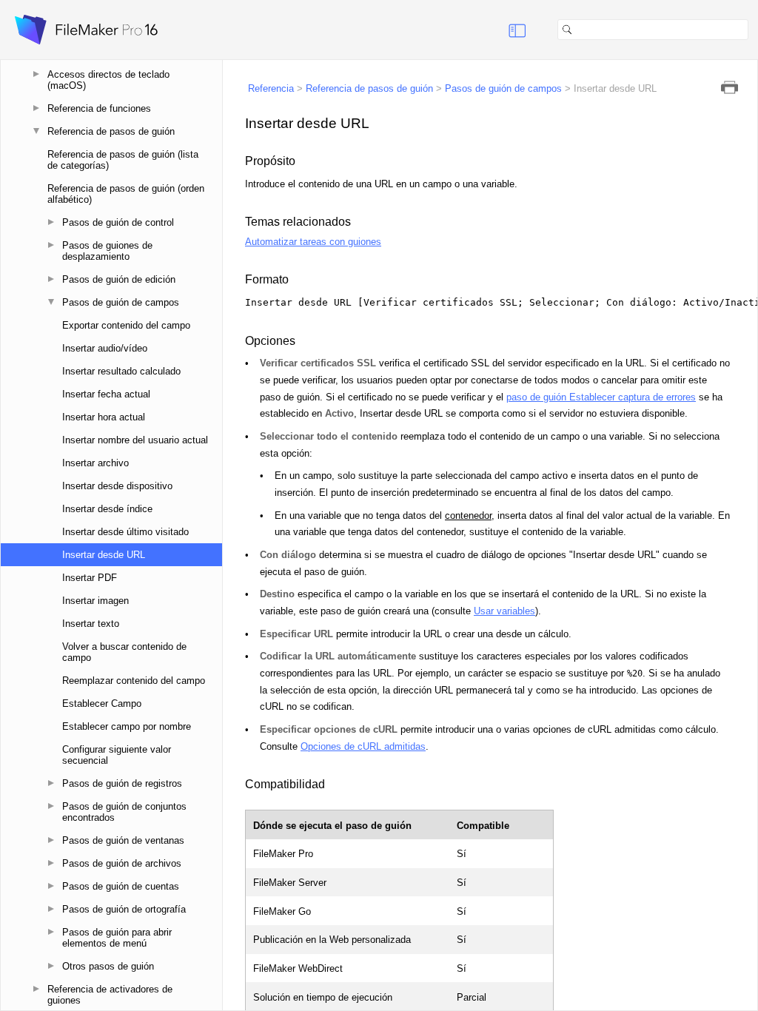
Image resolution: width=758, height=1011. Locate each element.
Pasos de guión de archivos (121, 863)
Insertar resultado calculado (121, 371)
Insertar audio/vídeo (104, 348)
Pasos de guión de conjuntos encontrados (124, 812)
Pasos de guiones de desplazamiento (107, 251)
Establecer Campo (101, 703)
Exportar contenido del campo (126, 325)
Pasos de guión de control (118, 222)
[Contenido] (498, 30)
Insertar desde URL (103, 554)
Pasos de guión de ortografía (124, 909)
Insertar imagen (95, 600)
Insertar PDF (89, 577)
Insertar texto (90, 623)
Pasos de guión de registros (122, 783)
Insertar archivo (95, 462)
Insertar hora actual (103, 417)
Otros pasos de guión (108, 966)
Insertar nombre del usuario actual (135, 440)
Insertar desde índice (107, 508)
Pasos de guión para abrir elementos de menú (117, 938)
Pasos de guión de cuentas (120, 886)
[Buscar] (754, 30)
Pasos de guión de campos (120, 302)
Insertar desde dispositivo (117, 485)
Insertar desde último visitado (125, 531)
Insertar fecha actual (106, 394)
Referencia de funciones (99, 108)
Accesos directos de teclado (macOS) (108, 80)
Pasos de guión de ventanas (123, 840)
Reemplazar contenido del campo (133, 680)
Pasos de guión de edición (118, 279)
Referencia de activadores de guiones (109, 995)
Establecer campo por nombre (126, 726)
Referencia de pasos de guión (111, 131)
